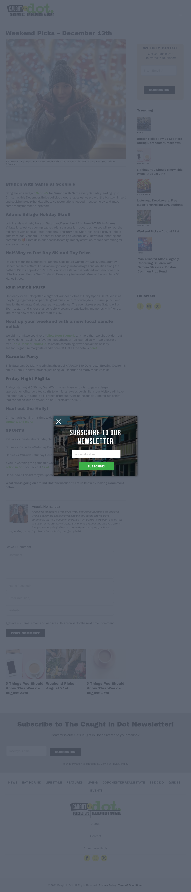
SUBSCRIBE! (96, 466)
